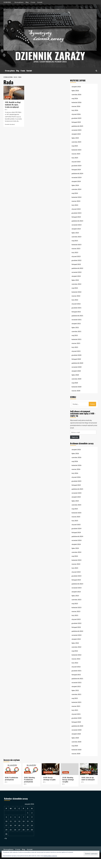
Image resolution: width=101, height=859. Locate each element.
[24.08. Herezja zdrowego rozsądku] (50, 769)
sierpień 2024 (76, 181)
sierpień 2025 (76, 134)
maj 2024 (75, 193)
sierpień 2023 (76, 229)
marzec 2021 (76, 343)
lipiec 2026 (75, 90)
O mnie (33, 2)
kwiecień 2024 (76, 197)
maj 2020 (75, 383)
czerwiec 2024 (76, 189)
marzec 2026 (76, 106)
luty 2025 (75, 158)
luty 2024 (75, 205)
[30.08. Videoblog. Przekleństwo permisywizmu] (31, 769)
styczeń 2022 (76, 304)
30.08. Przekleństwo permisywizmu (11, 778)
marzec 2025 (76, 154)
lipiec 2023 (75, 233)
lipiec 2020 (75, 375)
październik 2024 (77, 173)
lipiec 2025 (75, 138)
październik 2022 (77, 268)
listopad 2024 (76, 169)
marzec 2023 (76, 248)
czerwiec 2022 (76, 284)
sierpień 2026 (76, 86)
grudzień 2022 (76, 260)
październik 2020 (77, 363)
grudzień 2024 (76, 165)
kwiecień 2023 (76, 244)
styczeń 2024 (76, 209)
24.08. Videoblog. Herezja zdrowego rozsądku (68, 779)
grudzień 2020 (76, 355)
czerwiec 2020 (76, 379)
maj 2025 (75, 146)
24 (6, 830)
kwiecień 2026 (76, 102)
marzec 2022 (76, 296)
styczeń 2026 (76, 114)
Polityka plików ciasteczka (50, 856)
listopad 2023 (76, 217)
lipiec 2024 (75, 185)
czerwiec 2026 (76, 94)
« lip (5, 838)
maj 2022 (75, 288)
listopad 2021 (76, 312)
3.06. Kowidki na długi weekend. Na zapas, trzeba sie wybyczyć (13, 104)
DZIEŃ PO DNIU (48, 772)
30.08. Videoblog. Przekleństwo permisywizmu (29, 779)
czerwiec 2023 (76, 237)
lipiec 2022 (75, 280)
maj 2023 (75, 240)
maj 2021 (75, 335)
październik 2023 (77, 221)
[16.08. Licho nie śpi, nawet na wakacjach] (89, 769)
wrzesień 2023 (76, 225)
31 (6, 834)
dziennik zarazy (50, 55)
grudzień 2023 (76, 213)
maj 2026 (75, 98)
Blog (27, 2)
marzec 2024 (76, 201)
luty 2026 (75, 110)
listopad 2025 (76, 122)
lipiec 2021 (75, 327)
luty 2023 (75, 252)
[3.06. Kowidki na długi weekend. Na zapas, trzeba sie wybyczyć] (13, 93)
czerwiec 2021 (76, 331)
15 (28, 821)
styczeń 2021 (76, 351)
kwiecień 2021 (76, 339)
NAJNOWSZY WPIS (10, 772)
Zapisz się (75, 437)
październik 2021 (77, 316)
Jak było (8, 97)
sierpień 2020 (76, 371)
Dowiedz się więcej (10, 124)
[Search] (96, 70)
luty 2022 (75, 300)
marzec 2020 (76, 391)
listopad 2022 (76, 264)
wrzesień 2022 (76, 272)
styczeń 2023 (76, 256)
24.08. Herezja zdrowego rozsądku (49, 778)
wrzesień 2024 (76, 177)
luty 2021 (75, 347)
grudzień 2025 (76, 118)
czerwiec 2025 (76, 142)
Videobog (27, 772)
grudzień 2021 (76, 308)
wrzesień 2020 (76, 367)
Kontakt (39, 2)
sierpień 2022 (76, 276)
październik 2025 (77, 126)
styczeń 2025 (76, 162)
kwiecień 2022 (76, 292)
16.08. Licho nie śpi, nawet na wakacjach (88, 778)
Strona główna (18, 2)
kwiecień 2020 (76, 387)
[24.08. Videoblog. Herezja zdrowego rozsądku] (70, 769)
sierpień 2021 (76, 323)
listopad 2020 (76, 359)
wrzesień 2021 (76, 319)
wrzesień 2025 (76, 130)
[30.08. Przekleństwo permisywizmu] (12, 769)
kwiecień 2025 (76, 150)
